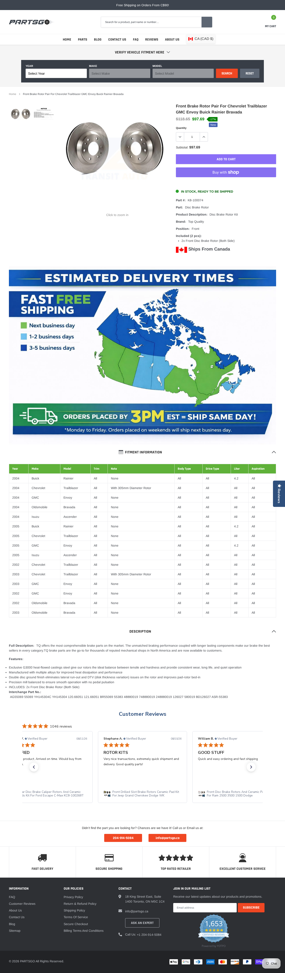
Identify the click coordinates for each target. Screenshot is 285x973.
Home (67, 39)
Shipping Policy (74, 910)
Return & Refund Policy (80, 903)
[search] (207, 22)
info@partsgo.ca (136, 911)
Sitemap (14, 930)
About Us (172, 39)
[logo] (32, 22)
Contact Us (117, 39)
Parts (82, 39)
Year (29, 66)
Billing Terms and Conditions (84, 930)
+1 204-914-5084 (149, 934)
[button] (33, 767)
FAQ (135, 39)
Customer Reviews (142, 714)
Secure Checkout (76, 924)
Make (93, 66)
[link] (20, 116)
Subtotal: (182, 147)
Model (157, 66)
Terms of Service (76, 917)
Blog (98, 39)
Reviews (151, 39)
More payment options (226, 183)
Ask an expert (142, 923)
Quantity (181, 128)
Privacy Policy (73, 897)
